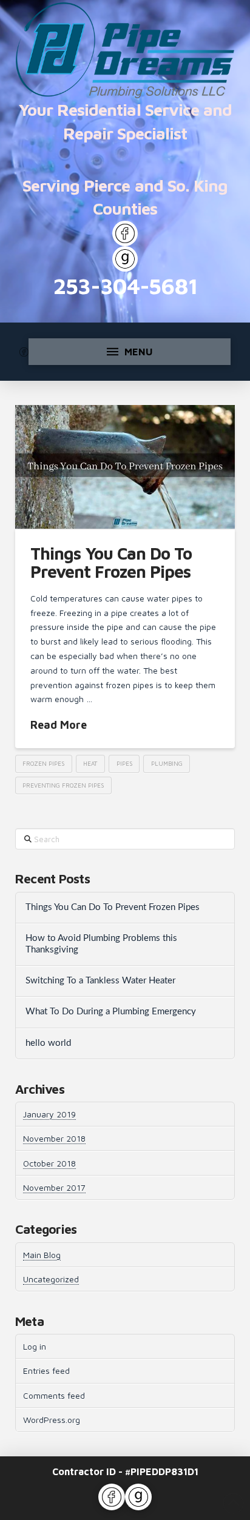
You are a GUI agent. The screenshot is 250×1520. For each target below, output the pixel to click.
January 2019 (49, 1114)
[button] (130, 351)
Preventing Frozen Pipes (63, 785)
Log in (34, 1346)
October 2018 (49, 1163)
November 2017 (54, 1187)
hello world (48, 1043)
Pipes (124, 763)
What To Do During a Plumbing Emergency (110, 1011)
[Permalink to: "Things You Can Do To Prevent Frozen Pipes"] (125, 467)
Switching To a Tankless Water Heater (100, 980)
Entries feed (46, 1370)
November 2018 (54, 1138)
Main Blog (42, 1255)
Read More (58, 724)
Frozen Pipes (43, 763)
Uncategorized (51, 1279)
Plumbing (167, 763)
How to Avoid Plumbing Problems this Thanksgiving (101, 944)
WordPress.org (51, 1420)
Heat (90, 763)
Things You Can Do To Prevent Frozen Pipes (111, 562)
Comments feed (54, 1395)
